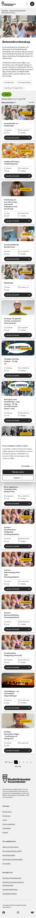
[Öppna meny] (32, 4)
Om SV (4, 820)
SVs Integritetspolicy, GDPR (12, 851)
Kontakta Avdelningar (10, 889)
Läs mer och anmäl (12, 138)
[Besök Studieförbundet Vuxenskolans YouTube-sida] (32, 913)
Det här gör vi (7, 812)
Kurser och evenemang (17, 10)
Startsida (5, 10)
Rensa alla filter (8, 102)
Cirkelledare (6, 828)
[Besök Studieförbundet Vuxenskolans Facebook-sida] (3, 913)
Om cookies (6, 863)
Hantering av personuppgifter (12, 859)
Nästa (17, 766)
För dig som (6, 816)
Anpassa (17, 478)
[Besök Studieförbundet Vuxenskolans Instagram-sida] (18, 913)
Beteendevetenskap (8, 13)
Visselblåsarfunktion (9, 894)
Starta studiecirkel (8, 824)
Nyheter (5, 832)
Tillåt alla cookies (18, 472)
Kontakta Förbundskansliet (11, 878)
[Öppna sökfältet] (27, 4)
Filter (7, 94)
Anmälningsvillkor (8, 855)
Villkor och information (10, 847)
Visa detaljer (25, 466)
